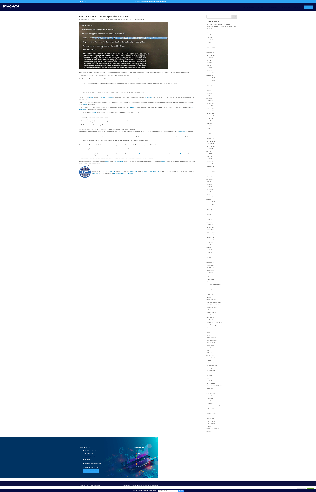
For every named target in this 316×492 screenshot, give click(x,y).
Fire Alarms (209, 330)
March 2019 (209, 161)
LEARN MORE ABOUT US (91, 471)
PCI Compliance (210, 383)
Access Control (97, 19)
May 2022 (209, 65)
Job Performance (210, 355)
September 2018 (210, 176)
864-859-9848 (97, 173)
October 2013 (210, 262)
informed (85, 104)
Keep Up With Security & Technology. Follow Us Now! (144, 490)
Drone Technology (211, 325)
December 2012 (210, 267)
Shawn (82, 19)
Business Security (273, 7)
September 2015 (210, 239)
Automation (209, 289)
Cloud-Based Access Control (213, 302)
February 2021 (210, 103)
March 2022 (209, 70)
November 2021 (210, 80)
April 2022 (209, 67)
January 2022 (210, 75)
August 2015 (209, 242)
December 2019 (210, 138)
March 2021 (209, 100)
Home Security (261, 7)
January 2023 (210, 45)
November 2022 (210, 50)
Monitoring (209, 368)
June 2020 (209, 123)
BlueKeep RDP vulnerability (142, 153)
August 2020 (209, 118)
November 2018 (210, 171)
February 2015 (210, 257)
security (91, 97)
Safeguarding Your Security (197, 461)
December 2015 (210, 232)
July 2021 (208, 90)
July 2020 (208, 121)
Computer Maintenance (212, 304)
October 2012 (210, 270)
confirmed (182, 131)
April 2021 (209, 98)
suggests (132, 107)
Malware (208, 360)
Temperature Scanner (212, 416)
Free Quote (308, 7)
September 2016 (210, 209)
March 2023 (209, 40)
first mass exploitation (179, 153)
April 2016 (209, 222)
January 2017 (210, 199)
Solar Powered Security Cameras (215, 406)
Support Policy (96, 485)
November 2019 (210, 141)
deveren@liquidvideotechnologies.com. (123, 173)
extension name (148, 97)
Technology (209, 411)
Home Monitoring (210, 342)
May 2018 (209, 186)
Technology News (139, 19)
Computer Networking (212, 307)
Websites (208, 426)
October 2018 (210, 174)
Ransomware (209, 388)
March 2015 (209, 255)
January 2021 (210, 105)
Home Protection (210, 345)
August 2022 (209, 57)
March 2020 (209, 131)
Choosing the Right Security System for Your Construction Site (205, 458)
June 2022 (209, 62)
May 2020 (209, 126)
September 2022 (210, 55)
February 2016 (210, 227)
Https (207, 350)
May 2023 (209, 37)
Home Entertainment (211, 340)
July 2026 (208, 34)
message (94, 112)
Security (123, 19)
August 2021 (209, 88)
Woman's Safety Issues (212, 428)
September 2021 (210, 85)
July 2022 (208, 60)
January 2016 (210, 229)
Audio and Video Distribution (213, 284)
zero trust (208, 431)
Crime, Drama (210, 314)
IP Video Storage (210, 352)
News (119, 19)
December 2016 (210, 202)
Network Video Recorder (212, 373)
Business (208, 297)
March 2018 (209, 189)
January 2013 (210, 265)
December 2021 (210, 78)
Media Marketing (210, 363)
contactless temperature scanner (215, 309)
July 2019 (208, 151)
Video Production (210, 421)
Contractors (286, 7)
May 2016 (209, 219)
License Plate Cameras (212, 358)
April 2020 (209, 128)
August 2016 (209, 212)
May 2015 (209, 250)
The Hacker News (94, 165)
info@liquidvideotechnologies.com (93, 463)
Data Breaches (113, 19)
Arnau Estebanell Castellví (106, 97)
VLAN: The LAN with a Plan (197, 450)
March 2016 (209, 224)
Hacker (208, 332)
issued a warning (118, 161)
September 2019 (210, 146)
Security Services (248, 7)
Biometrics (209, 292)
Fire (158, 171)
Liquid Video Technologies (133, 485)
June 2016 (209, 217)
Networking (145, 171)
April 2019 (209, 158)
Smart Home (209, 398)
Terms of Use (82, 485)
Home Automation (211, 337)
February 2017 (210, 196)
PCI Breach (209, 380)
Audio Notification (211, 287)
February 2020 (210, 133)
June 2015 (209, 247)
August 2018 (209, 179)
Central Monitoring (211, 299)
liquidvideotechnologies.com (108, 171)
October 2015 (210, 237)
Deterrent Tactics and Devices (214, 322)
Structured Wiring (211, 408)
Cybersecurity (105, 19)
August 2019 (209, 148)
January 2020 (210, 136)
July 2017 (208, 191)
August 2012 (209, 272)
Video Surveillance (211, 423)
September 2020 (210, 115)
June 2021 (209, 93)
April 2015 (209, 252)
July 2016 (208, 214)
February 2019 (210, 164)
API (207, 282)
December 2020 (210, 108)
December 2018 (210, 169)
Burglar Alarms (210, 294)
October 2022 (210, 52)
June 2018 (209, 184)
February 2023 (210, 42)
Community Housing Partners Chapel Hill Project (202, 453)
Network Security (210, 370)
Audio (139, 466)
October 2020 (210, 113)
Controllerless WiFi (211, 312)
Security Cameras (211, 395)
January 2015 (210, 260)
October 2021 (210, 83)
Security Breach (130, 19)
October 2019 (210, 143)
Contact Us (297, 7)
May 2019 (209, 156)
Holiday (208, 335)
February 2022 (210, 72)
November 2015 (210, 234)
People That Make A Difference (214, 385)
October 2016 (210, 207)
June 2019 (209, 153)
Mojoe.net (155, 485)
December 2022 (210, 47)
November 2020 (210, 110)
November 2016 (210, 204)
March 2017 (209, 194)
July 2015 (208, 245)
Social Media (209, 403)
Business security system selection (199, 456)
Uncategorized (210, 418)
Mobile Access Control (212, 365)
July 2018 (208, 181)
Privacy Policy (89, 485)
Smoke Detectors (210, 400)
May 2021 (209, 95)
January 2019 (210, 166)
